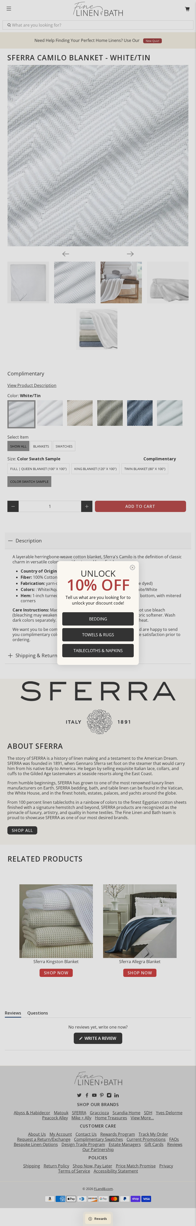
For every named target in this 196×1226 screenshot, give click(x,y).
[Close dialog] (132, 567)
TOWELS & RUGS (98, 635)
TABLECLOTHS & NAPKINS (98, 650)
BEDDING (98, 619)
